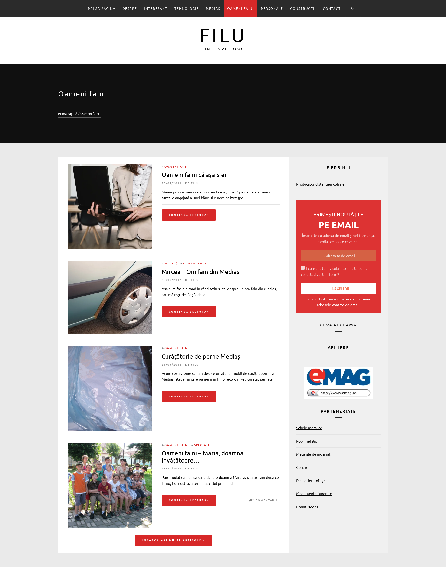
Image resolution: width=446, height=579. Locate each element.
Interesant (155, 8)
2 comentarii (264, 500)
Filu (223, 34)
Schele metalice (309, 427)
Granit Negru (307, 506)
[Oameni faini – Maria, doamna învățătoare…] (110, 445)
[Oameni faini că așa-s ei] (110, 167)
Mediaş (213, 8)
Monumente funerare (314, 493)
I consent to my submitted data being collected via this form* (334, 271)
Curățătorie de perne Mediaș (201, 356)
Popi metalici (307, 441)
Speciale (202, 445)
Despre (129, 8)
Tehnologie (186, 8)
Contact (332, 8)
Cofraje (302, 467)
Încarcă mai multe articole (172, 540)
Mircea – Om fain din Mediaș (200, 271)
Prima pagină (101, 8)
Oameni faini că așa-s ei (194, 174)
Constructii (303, 8)
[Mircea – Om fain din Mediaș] (110, 264)
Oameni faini (240, 8)
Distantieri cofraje (311, 480)
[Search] (353, 8)
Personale (272, 8)
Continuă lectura (188, 214)
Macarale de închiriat (313, 454)
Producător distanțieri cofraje (320, 184)
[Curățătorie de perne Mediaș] (110, 348)
